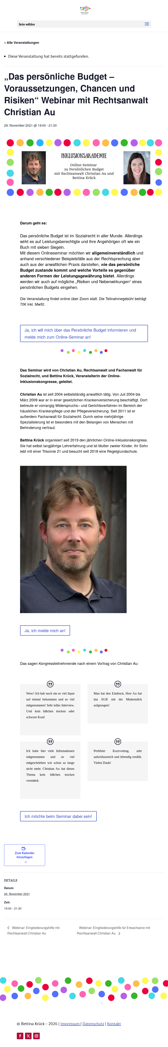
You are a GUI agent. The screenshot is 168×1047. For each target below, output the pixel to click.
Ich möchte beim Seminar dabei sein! (58, 816)
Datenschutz (93, 1023)
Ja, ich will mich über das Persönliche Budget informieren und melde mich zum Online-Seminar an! (80, 333)
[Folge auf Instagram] (36, 1036)
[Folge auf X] (28, 1036)
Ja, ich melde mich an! (45, 630)
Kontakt (114, 1023)
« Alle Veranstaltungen (21, 42)
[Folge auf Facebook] (20, 1036)
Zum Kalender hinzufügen (24, 855)
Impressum (70, 1023)
